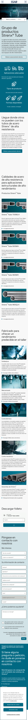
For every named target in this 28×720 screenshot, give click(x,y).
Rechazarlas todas (13, 709)
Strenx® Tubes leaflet (13, 515)
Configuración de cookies (13, 714)
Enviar (23, 638)
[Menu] (25, 2)
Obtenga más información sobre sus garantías (12, 498)
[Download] (14, 525)
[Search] (2, 2)
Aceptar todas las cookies (13, 704)
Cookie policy (13, 700)
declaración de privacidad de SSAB (17, 632)
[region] (13, 703)
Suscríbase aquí (6, 683)
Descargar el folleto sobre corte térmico (11, 437)
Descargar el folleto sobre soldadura (10, 372)
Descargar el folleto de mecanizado (10, 401)
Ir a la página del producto (8, 228)
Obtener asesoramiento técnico (14, 57)
